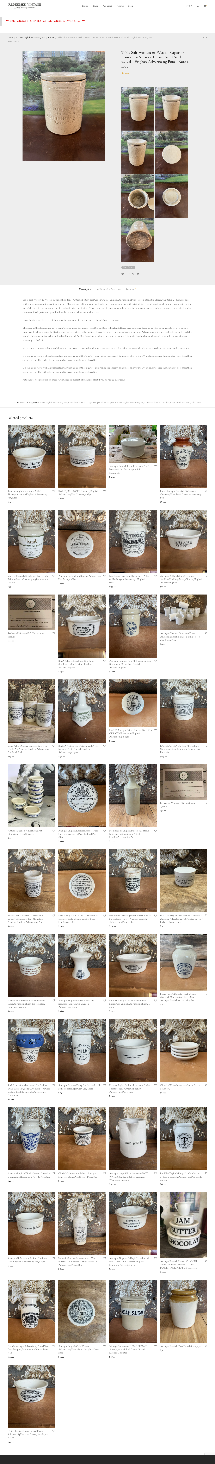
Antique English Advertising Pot (129, 402)
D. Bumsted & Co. (152, 402)
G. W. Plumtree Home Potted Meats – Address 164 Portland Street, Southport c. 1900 (28, 1435)
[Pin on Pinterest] (138, 274)
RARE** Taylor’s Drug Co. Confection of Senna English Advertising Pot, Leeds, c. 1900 (181, 1177)
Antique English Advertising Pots (30, 37)
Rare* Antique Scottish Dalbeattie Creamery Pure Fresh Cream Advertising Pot (181, 495)
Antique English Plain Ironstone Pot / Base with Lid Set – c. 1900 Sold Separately (129, 470)
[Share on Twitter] (133, 274)
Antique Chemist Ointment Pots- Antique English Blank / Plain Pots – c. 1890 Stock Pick (180, 637)
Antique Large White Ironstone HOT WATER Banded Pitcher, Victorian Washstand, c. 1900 (128, 1177)
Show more (23, 502)
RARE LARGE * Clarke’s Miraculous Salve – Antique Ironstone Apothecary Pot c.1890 (180, 749)
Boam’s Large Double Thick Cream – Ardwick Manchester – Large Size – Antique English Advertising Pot (178, 997)
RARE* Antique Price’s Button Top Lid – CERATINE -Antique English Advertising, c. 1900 (130, 734)
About (120, 6)
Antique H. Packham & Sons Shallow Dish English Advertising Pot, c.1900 (27, 1260)
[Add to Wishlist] (123, 274)
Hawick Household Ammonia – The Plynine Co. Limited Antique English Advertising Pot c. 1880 (77, 1262)
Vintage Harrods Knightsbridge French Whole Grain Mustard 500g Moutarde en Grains (28, 580)
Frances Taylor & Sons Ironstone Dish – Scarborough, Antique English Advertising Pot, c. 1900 (129, 1089)
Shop (96, 6)
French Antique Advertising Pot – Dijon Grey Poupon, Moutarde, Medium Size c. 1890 (28, 1350)
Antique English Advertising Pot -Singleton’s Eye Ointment (25, 832)
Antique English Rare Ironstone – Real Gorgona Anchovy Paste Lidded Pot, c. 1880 (78, 834)
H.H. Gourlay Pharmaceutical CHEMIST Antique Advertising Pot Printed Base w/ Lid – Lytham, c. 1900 (181, 919)
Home (85, 6)
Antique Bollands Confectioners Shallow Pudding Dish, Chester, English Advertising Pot (181, 580)
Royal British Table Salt (180, 402)
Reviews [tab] (131, 289)
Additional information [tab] (108, 289)
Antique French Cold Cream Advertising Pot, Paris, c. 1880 (79, 578)
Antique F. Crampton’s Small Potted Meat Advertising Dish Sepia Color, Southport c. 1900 (26, 1004)
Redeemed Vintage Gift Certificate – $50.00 (178, 805)
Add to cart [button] (12, 502)
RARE (51, 37)
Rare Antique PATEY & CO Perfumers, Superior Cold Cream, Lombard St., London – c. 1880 (78, 919)
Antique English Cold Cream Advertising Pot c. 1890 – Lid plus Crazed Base (79, 1350)
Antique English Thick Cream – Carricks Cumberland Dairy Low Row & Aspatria (29, 1175)
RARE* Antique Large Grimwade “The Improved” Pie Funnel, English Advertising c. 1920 (78, 749)
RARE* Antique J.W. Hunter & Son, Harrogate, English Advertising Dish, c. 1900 (129, 1004)
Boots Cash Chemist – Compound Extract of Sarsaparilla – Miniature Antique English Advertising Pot (25, 919)
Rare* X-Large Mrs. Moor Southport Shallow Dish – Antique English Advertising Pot (76, 665)
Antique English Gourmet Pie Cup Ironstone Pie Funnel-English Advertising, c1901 (76, 1004)
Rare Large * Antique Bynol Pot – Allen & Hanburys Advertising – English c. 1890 (129, 580)
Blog (130, 6)
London (165, 402)
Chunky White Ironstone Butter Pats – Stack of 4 (180, 1087)
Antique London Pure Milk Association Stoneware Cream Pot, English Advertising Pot (130, 665)
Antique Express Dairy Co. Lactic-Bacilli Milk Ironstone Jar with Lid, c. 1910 (79, 1087)
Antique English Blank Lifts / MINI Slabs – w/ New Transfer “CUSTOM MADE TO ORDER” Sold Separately (179, 1265)
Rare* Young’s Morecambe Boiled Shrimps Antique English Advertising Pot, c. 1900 (27, 495)
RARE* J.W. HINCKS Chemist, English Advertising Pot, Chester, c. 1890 (78, 493)
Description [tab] (85, 289)
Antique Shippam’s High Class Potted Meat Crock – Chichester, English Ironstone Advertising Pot (129, 1262)
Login (189, 6)
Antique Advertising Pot (103, 402)
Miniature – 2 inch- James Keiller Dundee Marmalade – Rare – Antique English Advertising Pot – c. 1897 (129, 919)
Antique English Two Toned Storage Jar (180, 1346)
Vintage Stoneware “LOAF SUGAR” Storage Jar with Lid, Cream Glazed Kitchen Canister (128, 1350)
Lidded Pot (73, 402)
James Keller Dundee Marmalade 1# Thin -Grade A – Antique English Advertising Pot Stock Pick (29, 749)
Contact (107, 6)
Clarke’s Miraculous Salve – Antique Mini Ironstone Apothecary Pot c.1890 (77, 1175)
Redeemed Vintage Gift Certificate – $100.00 (26, 635)
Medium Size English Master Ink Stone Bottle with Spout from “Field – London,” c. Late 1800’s (129, 834)
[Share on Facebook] (129, 274)
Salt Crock (196, 402)
